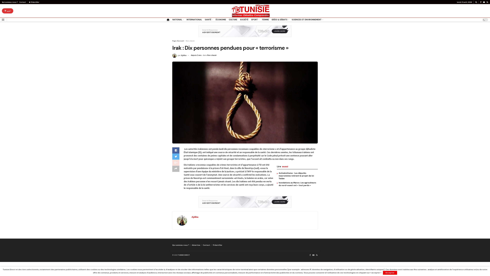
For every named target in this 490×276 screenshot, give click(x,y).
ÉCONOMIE (221, 19)
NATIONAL (177, 19)
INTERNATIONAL (194, 19)
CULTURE (233, 19)
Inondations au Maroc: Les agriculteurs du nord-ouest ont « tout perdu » (297, 184)
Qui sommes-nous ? (10, 2)
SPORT (254, 19)
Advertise (196, 245)
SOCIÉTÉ (244, 19)
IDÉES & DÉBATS (279, 19)
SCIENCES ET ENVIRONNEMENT (306, 19)
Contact (22, 2)
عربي (8, 11)
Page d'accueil (178, 41)
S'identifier (34, 2)
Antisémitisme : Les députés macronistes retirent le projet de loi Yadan (296, 176)
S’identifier (217, 245)
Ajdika (183, 55)
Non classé (190, 41)
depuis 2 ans (196, 55)
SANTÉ (208, 19)
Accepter (390, 273)
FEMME (265, 19)
